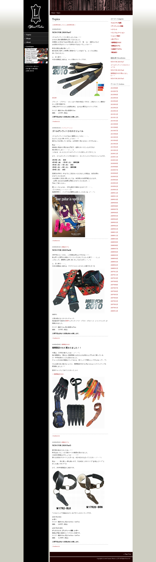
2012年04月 (114, 101)
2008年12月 (114, 232)
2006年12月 (114, 311)
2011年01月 (114, 150)
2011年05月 (114, 137)
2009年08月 (114, 206)
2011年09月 (114, 124)
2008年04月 (114, 258)
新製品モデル (65, 247)
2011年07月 (114, 131)
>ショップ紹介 (115, 36)
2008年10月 (114, 239)
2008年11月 (114, 235)
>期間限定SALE (116, 42)
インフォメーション (67, 127)
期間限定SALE (66, 344)
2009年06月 (114, 212)
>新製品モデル (115, 46)
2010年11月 (114, 157)
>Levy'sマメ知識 (116, 23)
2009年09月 (114, 203)
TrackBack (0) (56, 121)
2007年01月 (114, 308)
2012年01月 (114, 111)
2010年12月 (114, 153)
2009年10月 (114, 199)
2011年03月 (114, 144)
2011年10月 (114, 121)
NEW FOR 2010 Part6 (117, 70)
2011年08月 (114, 127)
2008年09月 (114, 242)
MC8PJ (54, 98)
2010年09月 (114, 163)
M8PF (67, 321)
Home (53, 13)
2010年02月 (114, 186)
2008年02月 (114, 265)
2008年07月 (114, 249)
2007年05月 (114, 294)
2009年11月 (114, 196)
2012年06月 (114, 94)
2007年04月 (114, 298)
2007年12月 (114, 271)
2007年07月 (114, 288)
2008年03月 (114, 262)
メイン (64, 25)
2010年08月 (114, 167)
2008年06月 (114, 252)
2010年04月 (114, 180)
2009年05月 (114, 216)
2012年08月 (114, 88)
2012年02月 (114, 108)
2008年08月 (114, 245)
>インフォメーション (118, 33)
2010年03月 (114, 183)
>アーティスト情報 (117, 26)
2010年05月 (114, 176)
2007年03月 (114, 301)
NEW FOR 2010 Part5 (117, 78)
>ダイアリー (115, 39)
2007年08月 (114, 285)
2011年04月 (114, 140)
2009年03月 (114, 222)
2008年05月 (114, 255)
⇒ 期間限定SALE (57, 374)
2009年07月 (114, 209)
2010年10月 (114, 160)
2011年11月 (114, 117)
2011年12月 (114, 114)
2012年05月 (114, 98)
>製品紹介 (114, 52)
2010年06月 (114, 173)
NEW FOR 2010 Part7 (117, 62)
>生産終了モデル (116, 49)
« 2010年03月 (56, 25)
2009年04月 (114, 219)
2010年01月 (114, 190)
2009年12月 (114, 193)
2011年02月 (114, 147)
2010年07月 (114, 170)
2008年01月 (114, 268)
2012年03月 (114, 104)
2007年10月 (114, 278)
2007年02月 (114, 304)
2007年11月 (114, 275)
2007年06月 (114, 291)
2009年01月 (114, 229)
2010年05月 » (71, 25)
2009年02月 (114, 226)
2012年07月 (114, 91)
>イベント (114, 29)
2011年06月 (114, 134)
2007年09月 (114, 281)
